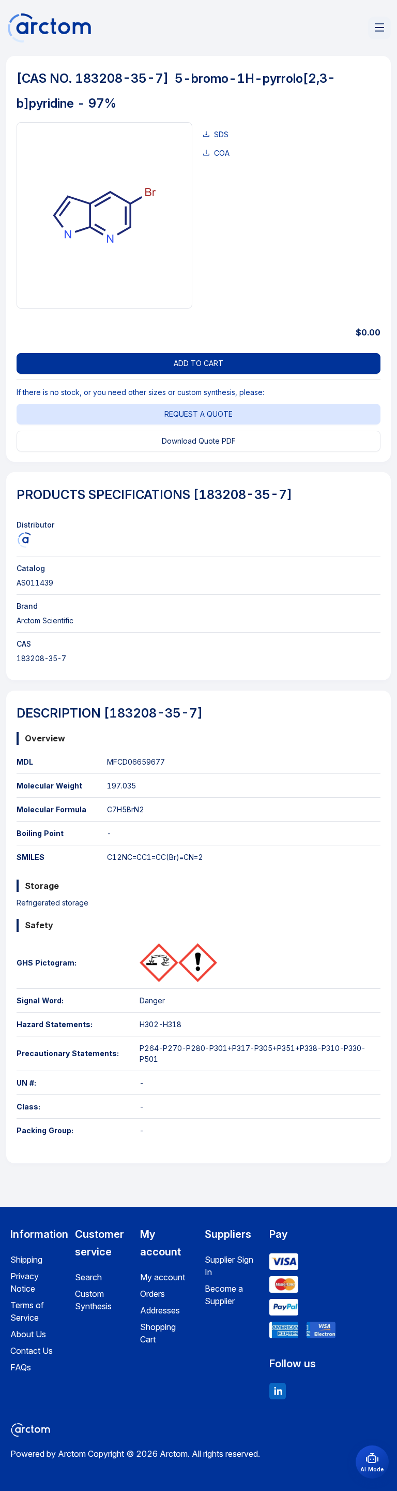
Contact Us (31, 1351)
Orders (152, 1294)
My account (162, 1277)
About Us (28, 1334)
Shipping (26, 1259)
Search (88, 1277)
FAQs (20, 1367)
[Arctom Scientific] (24, 540)
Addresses (160, 1310)
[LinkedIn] (277, 1391)
